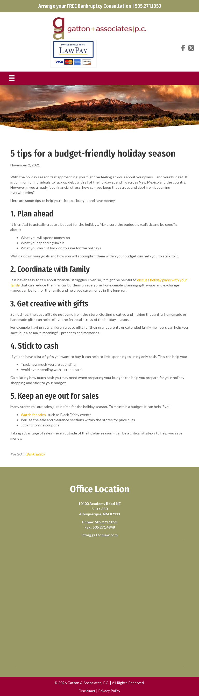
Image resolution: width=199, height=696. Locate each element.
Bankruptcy (35, 454)
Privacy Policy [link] (109, 690)
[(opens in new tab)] (73, 53)
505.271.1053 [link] (106, 522)
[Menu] (11, 78)
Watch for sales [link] (33, 414)
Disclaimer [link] (87, 690)
